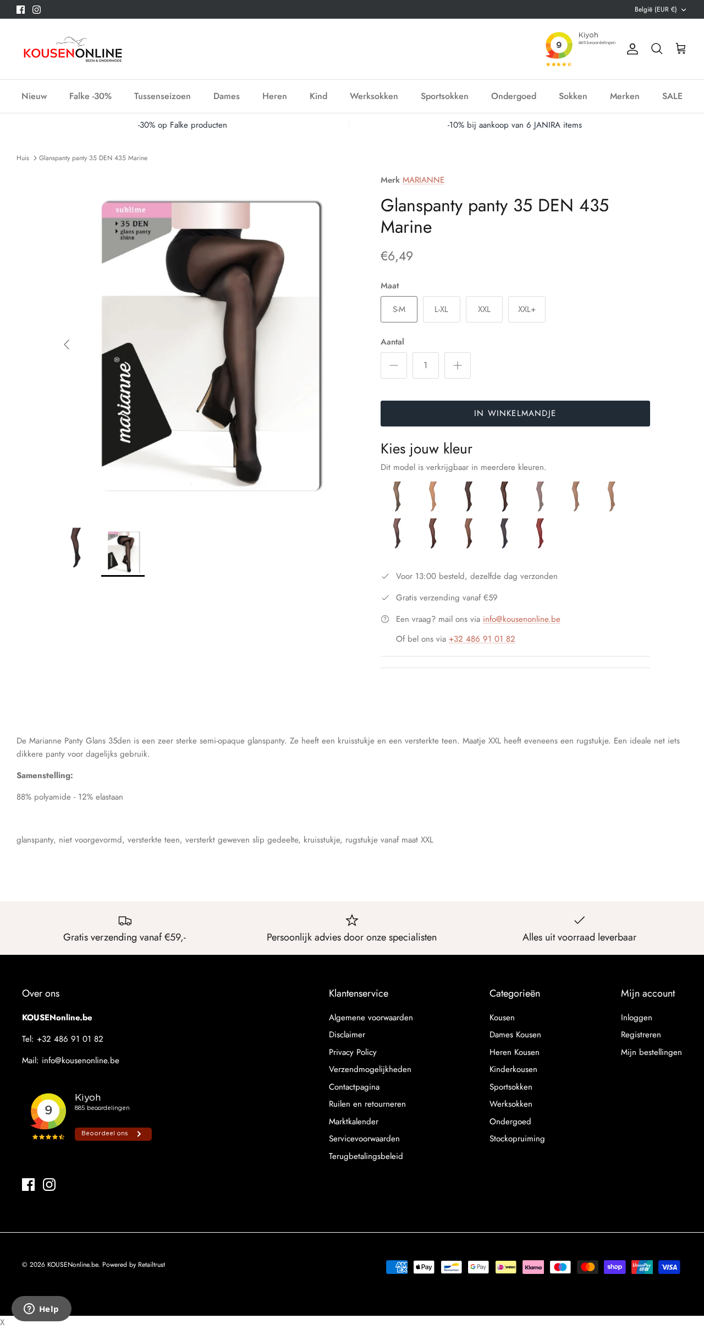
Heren (274, 96)
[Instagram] (36, 10)
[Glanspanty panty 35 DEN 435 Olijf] (398, 512)
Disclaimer (347, 1035)
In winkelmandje (515, 413)
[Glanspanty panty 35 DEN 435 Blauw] (506, 549)
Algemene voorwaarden (371, 1017)
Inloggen (636, 1017)
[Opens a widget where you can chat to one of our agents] (41, 1309)
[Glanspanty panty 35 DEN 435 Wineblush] (434, 512)
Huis (22, 157)
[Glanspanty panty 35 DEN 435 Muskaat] (611, 512)
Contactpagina (354, 1087)
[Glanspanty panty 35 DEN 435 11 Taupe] (577, 512)
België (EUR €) (656, 9)
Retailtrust (151, 1265)
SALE (672, 96)
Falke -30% (90, 96)
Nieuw (34, 96)
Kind (318, 96)
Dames (226, 96)
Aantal (392, 342)
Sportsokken (445, 96)
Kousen (502, 1017)
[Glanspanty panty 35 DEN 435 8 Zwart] (506, 512)
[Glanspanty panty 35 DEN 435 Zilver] (541, 512)
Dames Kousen (515, 1035)
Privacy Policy (353, 1052)
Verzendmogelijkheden (370, 1069)
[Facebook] (20, 10)
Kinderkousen (513, 1069)
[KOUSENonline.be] (71, 49)
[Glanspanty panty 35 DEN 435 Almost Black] (470, 512)
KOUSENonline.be (72, 1265)
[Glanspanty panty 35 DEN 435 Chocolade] (434, 549)
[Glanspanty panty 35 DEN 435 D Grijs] (398, 549)
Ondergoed (513, 96)
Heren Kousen (515, 1052)
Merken (625, 96)
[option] (205, 344)
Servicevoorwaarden (364, 1139)
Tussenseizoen (162, 96)
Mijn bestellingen (651, 1052)
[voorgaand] (66, 344)
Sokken (573, 96)
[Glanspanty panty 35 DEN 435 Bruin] (470, 549)
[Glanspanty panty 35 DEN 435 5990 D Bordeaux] (540, 549)
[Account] (630, 49)
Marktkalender (353, 1121)
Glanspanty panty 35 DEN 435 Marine (93, 157)
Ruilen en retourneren (367, 1104)
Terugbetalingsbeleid (366, 1156)
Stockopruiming (517, 1139)
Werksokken (374, 96)
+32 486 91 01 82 (482, 639)
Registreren (641, 1035)
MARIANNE (423, 180)
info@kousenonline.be (521, 619)
